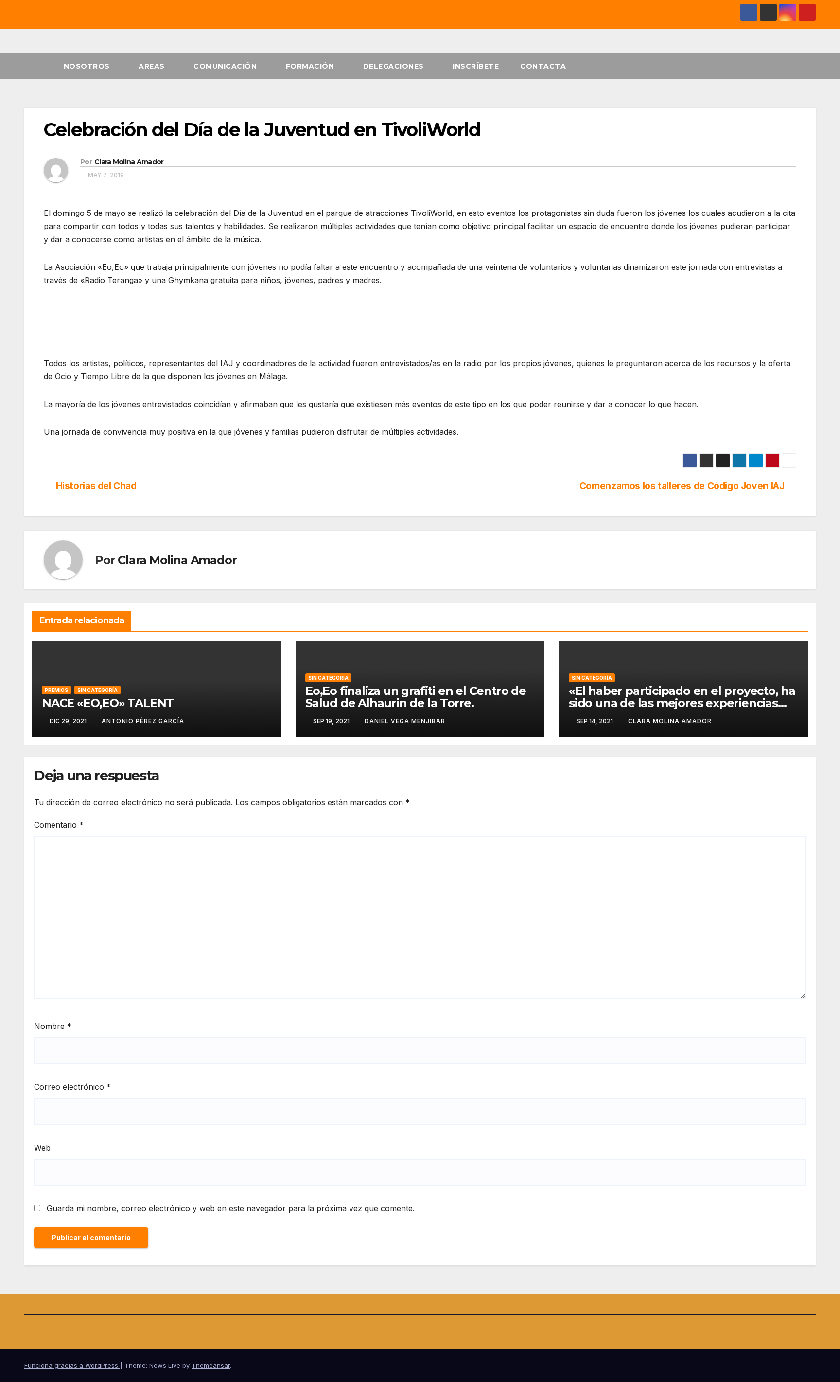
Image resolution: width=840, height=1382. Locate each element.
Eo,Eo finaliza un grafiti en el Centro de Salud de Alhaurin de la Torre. (415, 697)
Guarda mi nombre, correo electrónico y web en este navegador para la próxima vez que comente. (231, 1208)
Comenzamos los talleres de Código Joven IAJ (682, 486)
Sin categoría (97, 690)
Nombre (52, 1026)
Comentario (59, 825)
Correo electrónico (72, 1087)
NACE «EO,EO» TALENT (108, 703)
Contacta (543, 66)
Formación (311, 66)
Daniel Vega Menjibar (405, 721)
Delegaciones (394, 66)
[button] (809, 66)
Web (42, 1147)
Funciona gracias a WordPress (72, 1365)
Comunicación (226, 66)
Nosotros (88, 66)
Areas (153, 66)
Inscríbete (476, 66)
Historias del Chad (96, 486)
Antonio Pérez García (143, 721)
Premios (56, 690)
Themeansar (211, 1365)
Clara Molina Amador (129, 162)
